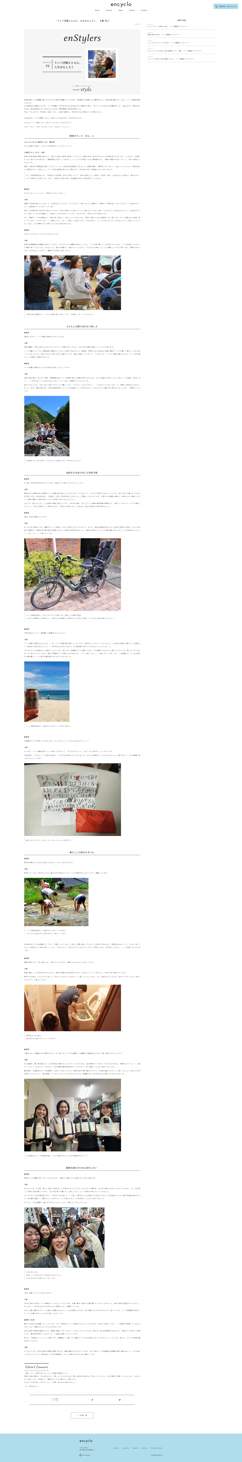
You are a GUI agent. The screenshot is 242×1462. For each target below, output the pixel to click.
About (116, 1448)
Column (144, 1448)
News (135, 1448)
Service (126, 1448)
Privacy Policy (157, 1448)
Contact (144, 10)
